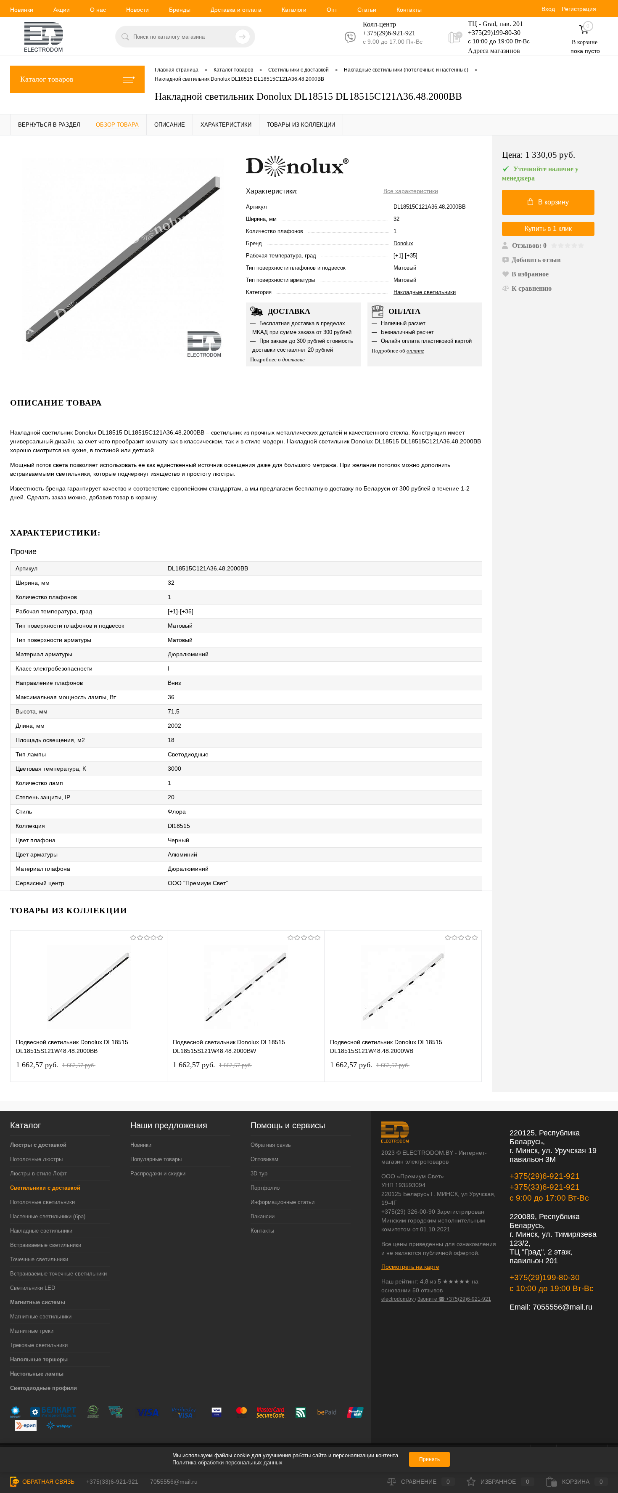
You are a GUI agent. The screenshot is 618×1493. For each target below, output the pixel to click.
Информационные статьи (282, 1202)
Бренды (179, 9)
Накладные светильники (425, 292)
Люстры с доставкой (38, 1145)
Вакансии (263, 1216)
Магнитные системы (37, 1302)
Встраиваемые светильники (45, 1245)
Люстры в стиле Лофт (38, 1173)
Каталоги (294, 9)
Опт (332, 9)
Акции (61, 9)
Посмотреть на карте (410, 1266)
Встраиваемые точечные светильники (58, 1273)
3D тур (259, 1173)
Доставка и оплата (236, 9)
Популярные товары (156, 1159)
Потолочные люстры (36, 1159)
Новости (137, 9)
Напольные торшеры (39, 1359)
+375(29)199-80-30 (494, 32)
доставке (293, 359)
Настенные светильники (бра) (47, 1216)
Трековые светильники (39, 1345)
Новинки (21, 9)
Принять (429, 1459)
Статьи (366, 9)
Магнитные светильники (40, 1316)
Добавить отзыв (536, 259)
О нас (98, 9)
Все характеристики (410, 191)
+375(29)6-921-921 (545, 1176)
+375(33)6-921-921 (545, 1187)
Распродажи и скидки (157, 1173)
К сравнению (532, 288)
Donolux (403, 243)
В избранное (530, 274)
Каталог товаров (47, 79)
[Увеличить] (123, 259)
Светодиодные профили (43, 1388)
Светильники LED (32, 1288)
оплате (415, 350)
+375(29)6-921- (384, 33)
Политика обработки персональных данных (227, 1462)
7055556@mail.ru (562, 1307)
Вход (548, 8)
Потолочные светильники (42, 1202)
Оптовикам (264, 1159)
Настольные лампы (36, 1374)
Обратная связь (271, 1145)
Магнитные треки (31, 1331)
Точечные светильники (39, 1259)
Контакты (409, 9)
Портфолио (265, 1188)
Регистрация (579, 8)
